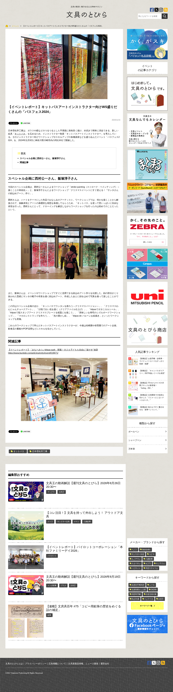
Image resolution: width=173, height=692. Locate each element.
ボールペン (133, 431)
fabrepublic (146, 550)
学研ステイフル (152, 568)
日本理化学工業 (39, 451)
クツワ (50, 522)
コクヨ (151, 554)
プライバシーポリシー (35, 663)
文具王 (61, 492)
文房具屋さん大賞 (139, 590)
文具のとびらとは (14, 663)
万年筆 (131, 449)
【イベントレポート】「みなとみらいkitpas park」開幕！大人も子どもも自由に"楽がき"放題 (53, 350)
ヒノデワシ (136, 559)
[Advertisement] (147, 496)
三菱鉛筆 (87, 522)
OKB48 (154, 590)
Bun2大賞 (135, 599)
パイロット (52, 556)
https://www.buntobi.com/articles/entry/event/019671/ (33, 353)
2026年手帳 (136, 594)
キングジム (160, 563)
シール (152, 585)
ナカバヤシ (136, 563)
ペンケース (148, 599)
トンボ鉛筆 (52, 585)
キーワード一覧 (146, 606)
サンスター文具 (63, 522)
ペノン (134, 550)
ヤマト (76, 522)
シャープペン (134, 440)
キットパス (20, 134)
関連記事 (24, 162)
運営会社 (105, 663)
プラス (63, 585)
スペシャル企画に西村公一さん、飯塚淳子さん (42, 158)
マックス (51, 492)
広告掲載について (57, 663)
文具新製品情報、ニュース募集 (83, 663)
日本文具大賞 (151, 594)
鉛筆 (49, 615)
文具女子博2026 (138, 585)
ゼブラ (148, 563)
